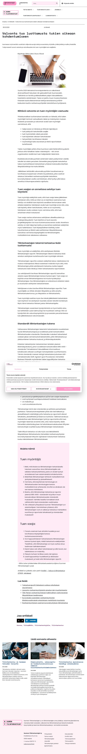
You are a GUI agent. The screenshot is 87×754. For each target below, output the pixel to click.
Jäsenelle (47, 741)
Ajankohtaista (48, 746)
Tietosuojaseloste (70, 739)
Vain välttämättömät (19, 389)
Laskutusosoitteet (29, 744)
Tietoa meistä (48, 736)
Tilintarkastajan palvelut (51, 743)
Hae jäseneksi (69, 734)
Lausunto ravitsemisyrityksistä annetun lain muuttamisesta (44, 590)
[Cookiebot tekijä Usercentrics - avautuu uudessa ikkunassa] (73, 364)
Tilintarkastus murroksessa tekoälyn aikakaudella (71, 663)
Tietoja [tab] (69, 369)
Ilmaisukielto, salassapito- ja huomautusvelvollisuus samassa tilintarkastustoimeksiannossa (44, 665)
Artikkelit (11, 22)
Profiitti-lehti (68, 736)
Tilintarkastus (58, 625)
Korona (19, 625)
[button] (9, 3)
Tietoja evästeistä (70, 743)
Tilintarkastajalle (42, 625)
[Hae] (57, 3)
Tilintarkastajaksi (49, 739)
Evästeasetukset (42, 389)
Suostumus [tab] (18, 369)
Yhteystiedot (48, 734)
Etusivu (4, 22)
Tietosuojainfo (69, 741)
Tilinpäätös (28, 625)
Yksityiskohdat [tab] (43, 369)
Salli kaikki (68, 389)
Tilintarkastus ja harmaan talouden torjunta (14, 663)
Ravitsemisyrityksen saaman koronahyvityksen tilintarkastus (45, 603)
